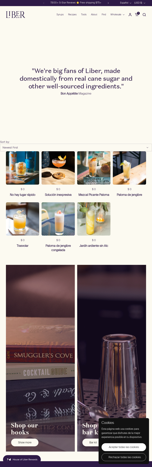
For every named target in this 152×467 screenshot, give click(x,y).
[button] (144, 14)
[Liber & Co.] (15, 14)
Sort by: (5, 141)
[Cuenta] (130, 14)
